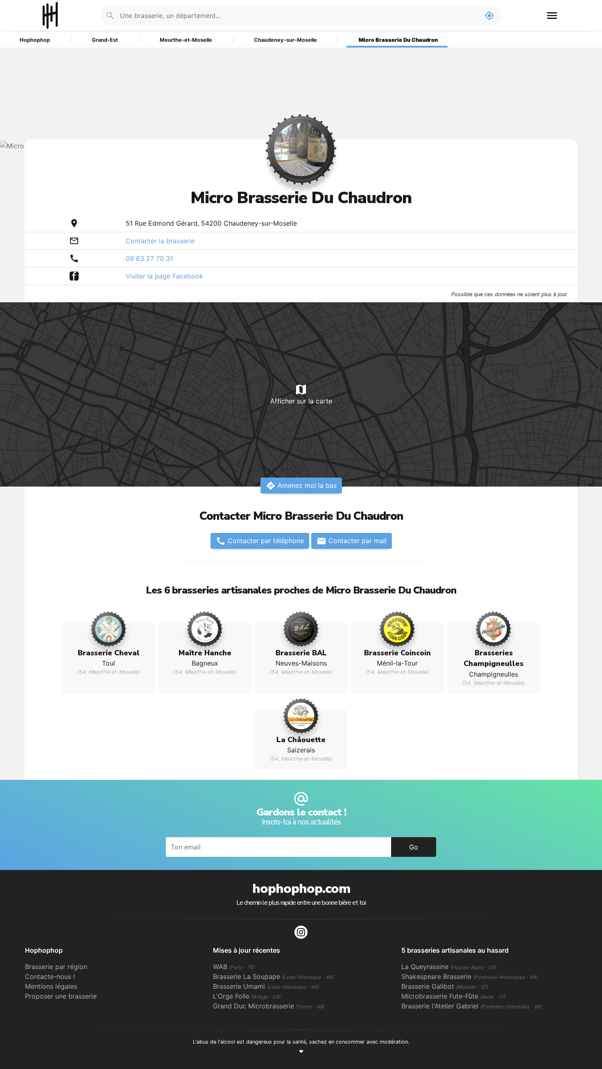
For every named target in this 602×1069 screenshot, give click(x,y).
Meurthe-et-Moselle (186, 40)
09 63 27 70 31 (149, 258)
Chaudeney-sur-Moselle (285, 40)
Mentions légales (51, 986)
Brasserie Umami (266, 986)
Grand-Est (105, 40)
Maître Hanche (205, 653)
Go (413, 847)
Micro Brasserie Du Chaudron (398, 40)
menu (552, 15)
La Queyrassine (448, 967)
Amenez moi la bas (301, 486)
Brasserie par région (56, 967)
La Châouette (301, 740)
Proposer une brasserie (61, 996)
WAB (234, 967)
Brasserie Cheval (109, 653)
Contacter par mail (352, 541)
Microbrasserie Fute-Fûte (453, 996)
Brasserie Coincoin (397, 653)
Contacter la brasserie (160, 241)
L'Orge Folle (247, 996)
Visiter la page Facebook (164, 276)
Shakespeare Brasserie (469, 976)
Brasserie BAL (301, 653)
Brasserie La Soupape (273, 976)
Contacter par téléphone (260, 541)
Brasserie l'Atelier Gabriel (471, 1006)
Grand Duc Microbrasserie (268, 1006)
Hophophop (50, 15)
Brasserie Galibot (444, 986)
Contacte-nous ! (50, 976)
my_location (489, 15)
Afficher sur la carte (301, 394)
